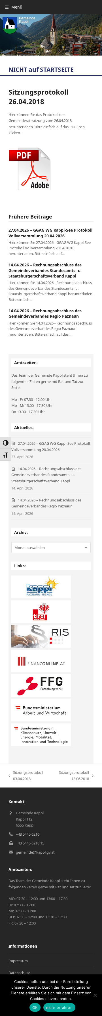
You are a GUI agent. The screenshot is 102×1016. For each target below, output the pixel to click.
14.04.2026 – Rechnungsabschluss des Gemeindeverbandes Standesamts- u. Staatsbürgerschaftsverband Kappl (45, 270)
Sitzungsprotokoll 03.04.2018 (25, 776)
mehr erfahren (59, 1007)
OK (35, 1007)
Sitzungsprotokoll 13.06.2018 (71, 776)
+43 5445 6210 (27, 834)
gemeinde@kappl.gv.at (35, 852)
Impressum (18, 960)
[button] (13, 7)
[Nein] (95, 995)
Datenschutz (19, 972)
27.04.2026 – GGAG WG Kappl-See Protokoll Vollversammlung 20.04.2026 (50, 232)
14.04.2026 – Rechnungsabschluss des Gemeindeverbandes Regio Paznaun (45, 313)
